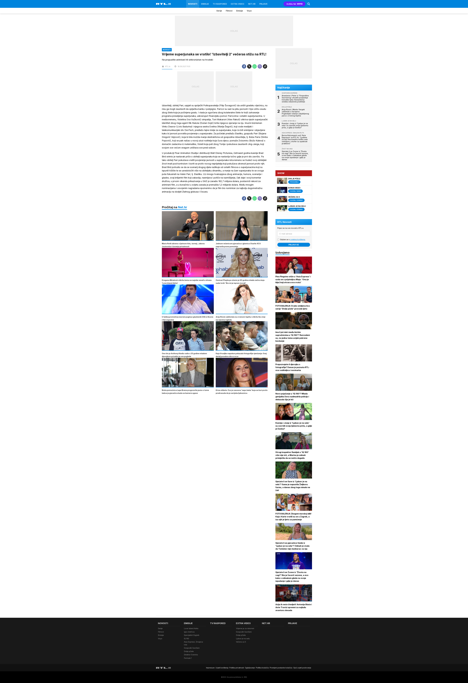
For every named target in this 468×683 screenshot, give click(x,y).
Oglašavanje (250, 668)
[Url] (265, 66)
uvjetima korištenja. (297, 239)
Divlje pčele (189, 651)
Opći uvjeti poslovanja (302, 668)
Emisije (205, 4)
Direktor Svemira (191, 654)
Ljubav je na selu (243, 638)
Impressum (210, 668)
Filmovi (229, 11)
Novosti (192, 4)
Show (280, 173)
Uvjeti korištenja (222, 668)
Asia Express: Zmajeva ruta (193, 643)
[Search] (308, 4)
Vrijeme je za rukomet (245, 628)
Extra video (237, 4)
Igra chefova (189, 632)
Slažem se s (292, 239)
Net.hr (182, 207)
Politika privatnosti (236, 668)
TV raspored (220, 4)
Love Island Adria (191, 628)
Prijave (263, 4)
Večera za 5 (241, 642)
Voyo (249, 11)
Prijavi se (293, 244)
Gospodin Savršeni (192, 648)
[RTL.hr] (163, 4)
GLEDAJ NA (291, 4)
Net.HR (251, 4)
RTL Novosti (284, 222)
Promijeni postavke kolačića (281, 668)
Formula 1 (188, 658)
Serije (219, 11)
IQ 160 (186, 638)
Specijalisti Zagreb (191, 635)
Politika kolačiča (262, 668)
